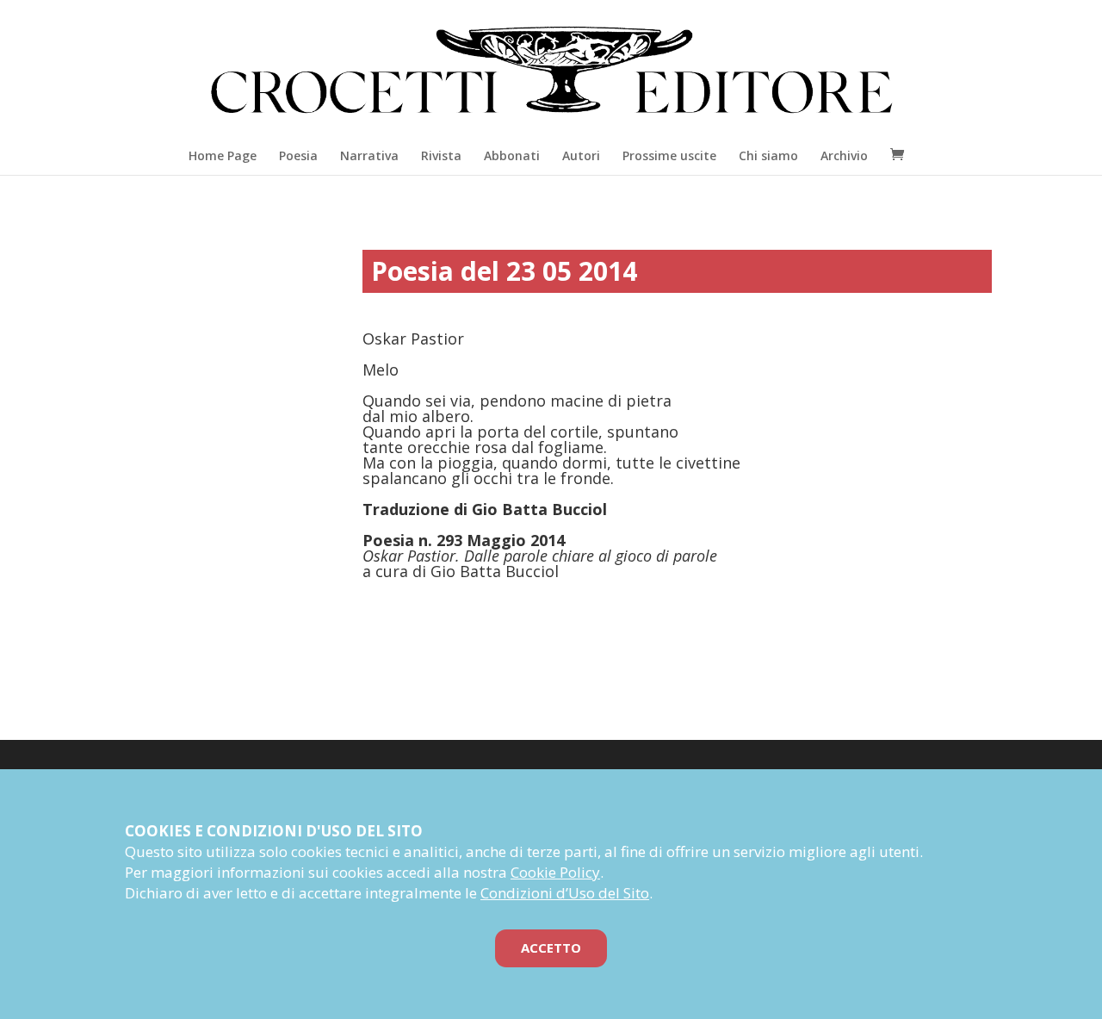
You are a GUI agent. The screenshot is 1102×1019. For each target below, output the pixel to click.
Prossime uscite (669, 155)
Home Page (223, 155)
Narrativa (369, 155)
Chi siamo (768, 155)
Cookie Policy (555, 872)
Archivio (844, 155)
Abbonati (512, 155)
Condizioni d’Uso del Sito (564, 893)
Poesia (298, 155)
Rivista (441, 155)
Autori (581, 155)
